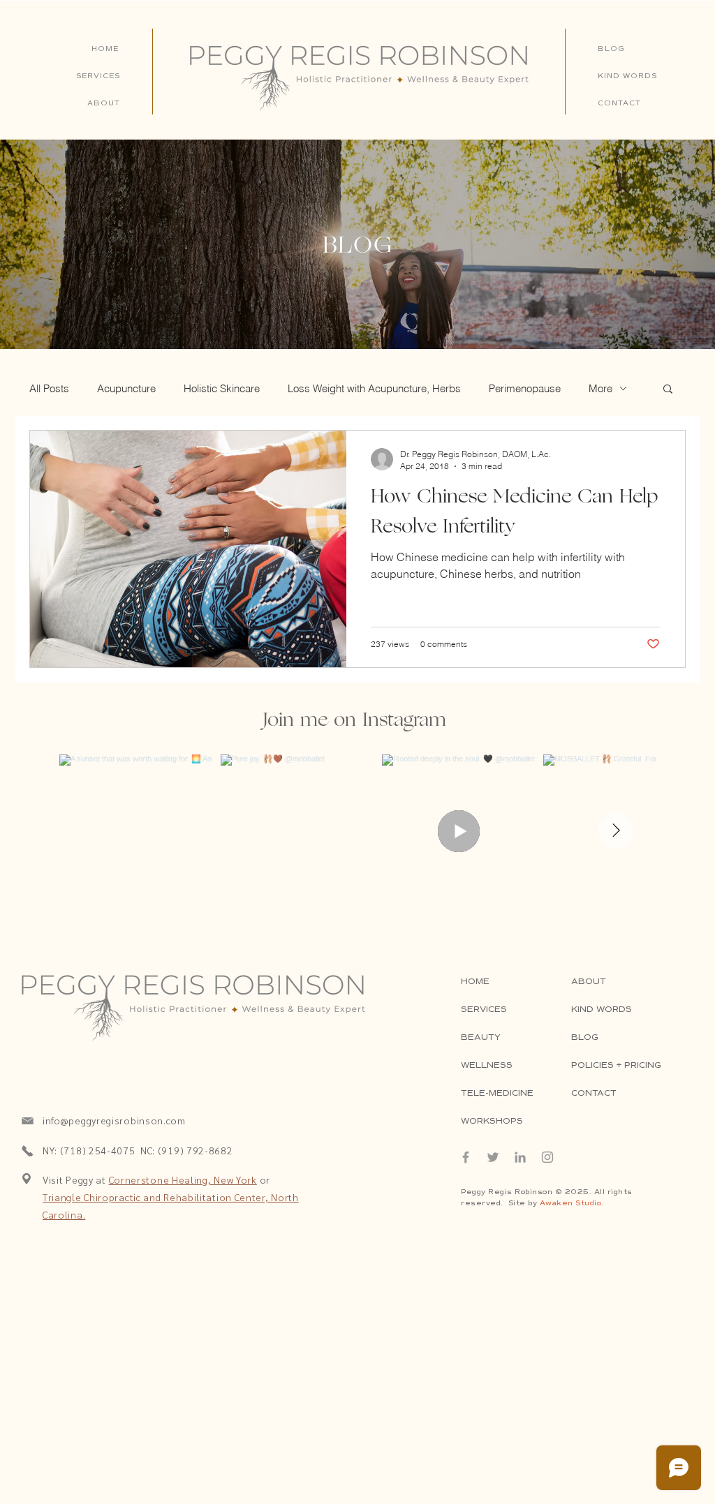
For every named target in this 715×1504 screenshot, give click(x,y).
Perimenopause (525, 388)
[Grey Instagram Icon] (547, 1157)
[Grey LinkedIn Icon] (520, 1157)
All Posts (49, 388)
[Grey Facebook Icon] (465, 1157)
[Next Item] (615, 830)
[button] (668, 389)
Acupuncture (126, 388)
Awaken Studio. (572, 1202)
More (600, 388)
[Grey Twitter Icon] (493, 1157)
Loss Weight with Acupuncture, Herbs (374, 388)
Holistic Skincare (222, 388)
